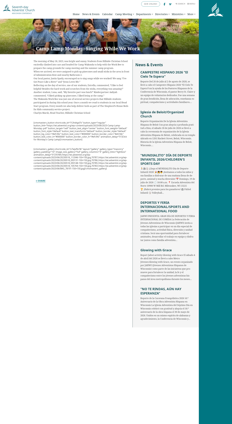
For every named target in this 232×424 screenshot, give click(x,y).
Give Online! (150, 4)
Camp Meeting (123, 14)
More (190, 14)
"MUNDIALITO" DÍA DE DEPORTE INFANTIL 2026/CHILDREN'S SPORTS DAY (166, 159)
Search (181, 3)
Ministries (177, 14)
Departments (143, 14)
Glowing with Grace (156, 250)
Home (76, 14)
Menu (192, 3)
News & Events (90, 14)
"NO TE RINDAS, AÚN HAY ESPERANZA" (160, 291)
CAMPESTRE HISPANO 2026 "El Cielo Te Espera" (164, 74)
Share (42, 181)
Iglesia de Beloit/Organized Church (162, 114)
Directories (161, 14)
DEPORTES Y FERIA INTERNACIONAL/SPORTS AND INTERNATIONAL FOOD (164, 206)
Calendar (107, 14)
